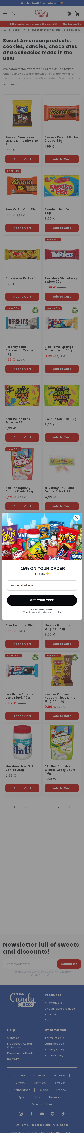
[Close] (77, 518)
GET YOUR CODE (42, 600)
